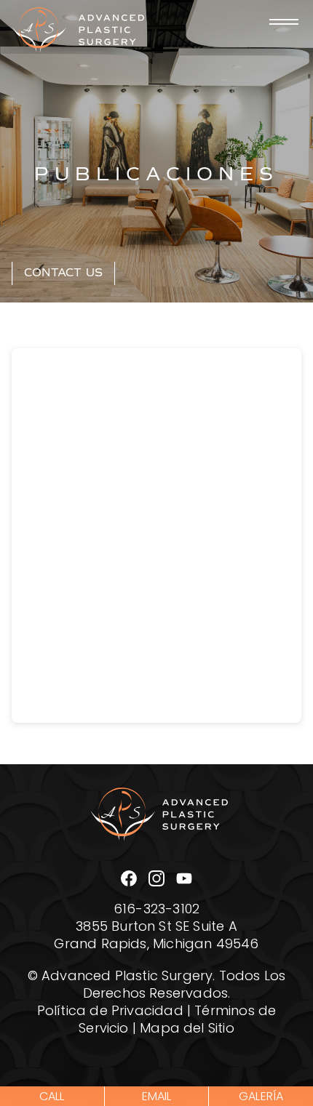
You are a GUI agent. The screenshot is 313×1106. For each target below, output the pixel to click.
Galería (261, 1097)
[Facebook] (129, 878)
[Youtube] (184, 878)
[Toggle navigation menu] (284, 22)
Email (157, 1097)
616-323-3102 (156, 910)
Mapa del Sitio (187, 1029)
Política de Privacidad (110, 1012)
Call (52, 1097)
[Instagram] (156, 878)
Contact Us (63, 272)
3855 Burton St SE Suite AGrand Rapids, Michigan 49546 (156, 936)
